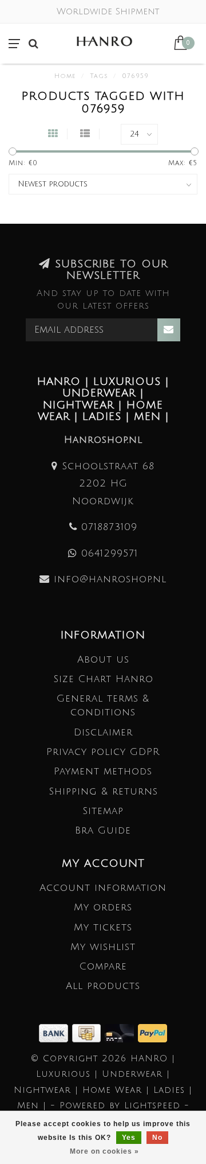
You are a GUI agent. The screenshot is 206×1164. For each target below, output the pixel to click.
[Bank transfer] (55, 1032)
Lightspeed (152, 1105)
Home (65, 76)
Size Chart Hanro (103, 679)
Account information (103, 887)
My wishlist (103, 946)
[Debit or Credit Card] (121, 1032)
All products (103, 985)
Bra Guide (103, 830)
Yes (129, 1138)
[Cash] (88, 1032)
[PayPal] (152, 1032)
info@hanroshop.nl (110, 579)
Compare (103, 966)
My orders (103, 907)
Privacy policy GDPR (103, 751)
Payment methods (103, 771)
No (157, 1138)
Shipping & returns (103, 791)
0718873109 (109, 526)
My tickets (103, 927)
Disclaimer (103, 732)
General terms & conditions (103, 705)
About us (103, 659)
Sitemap (103, 810)
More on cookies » (104, 1151)
